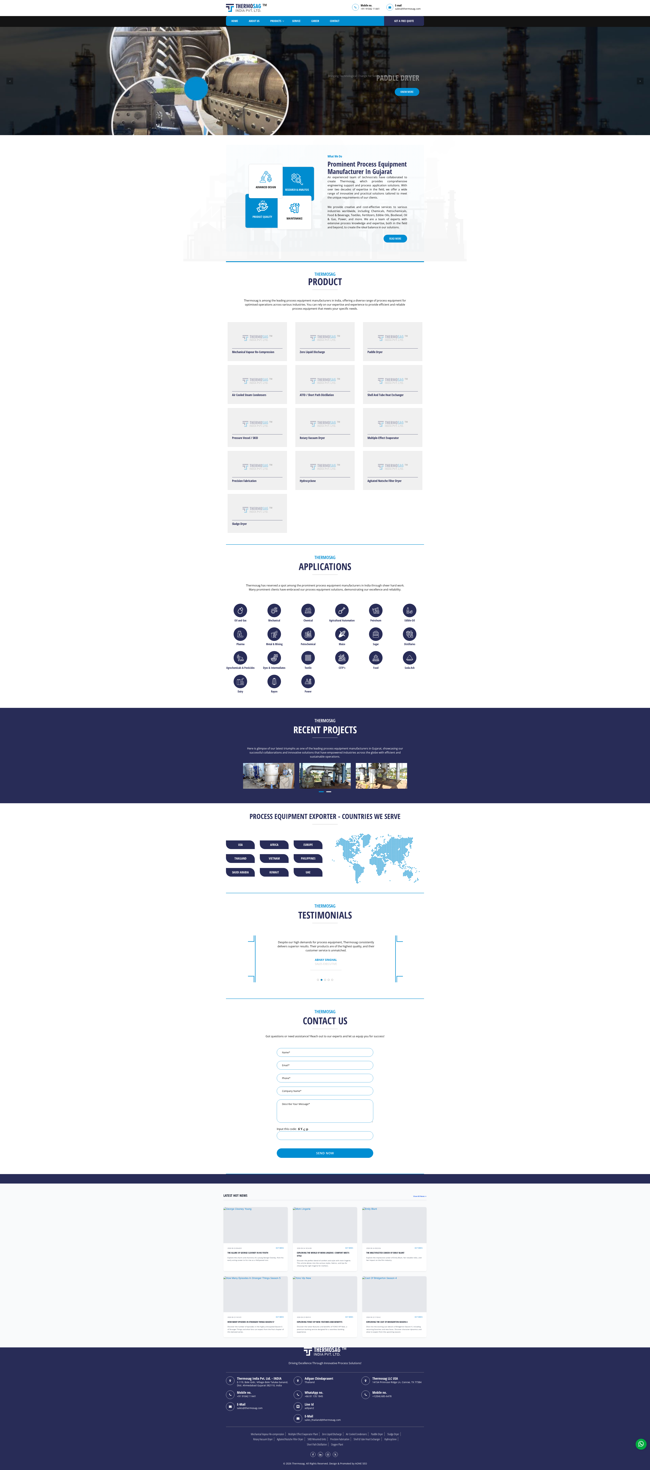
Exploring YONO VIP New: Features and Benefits (319, 1322)
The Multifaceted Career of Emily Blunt (385, 1252)
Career (315, 21)
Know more (407, 92)
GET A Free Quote (404, 21)
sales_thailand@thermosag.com (323, 1419)
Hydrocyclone (308, 481)
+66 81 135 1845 (314, 1396)
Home (234, 21)
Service (296, 21)
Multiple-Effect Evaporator (383, 438)
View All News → (420, 1196)
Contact (334, 21)
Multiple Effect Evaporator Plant (303, 1434)
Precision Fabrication (244, 481)
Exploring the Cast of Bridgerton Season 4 (386, 1322)
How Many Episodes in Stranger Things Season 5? (251, 1322)
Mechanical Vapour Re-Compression (253, 352)
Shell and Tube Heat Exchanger (385, 395)
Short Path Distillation (317, 1444)
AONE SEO (361, 1463)
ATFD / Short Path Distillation (317, 395)
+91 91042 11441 (370, 8)
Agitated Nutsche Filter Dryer (384, 481)
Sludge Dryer (239, 524)
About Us (254, 21)
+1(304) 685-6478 (382, 1396)
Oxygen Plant (337, 1444)
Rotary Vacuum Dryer (312, 438)
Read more (395, 238)
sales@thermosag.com (408, 8)
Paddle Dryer (375, 352)
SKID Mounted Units (317, 1439)
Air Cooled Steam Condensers (249, 395)
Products (275, 21)
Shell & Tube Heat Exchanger (367, 1439)
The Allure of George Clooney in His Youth (248, 1252)
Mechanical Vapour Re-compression (267, 1434)
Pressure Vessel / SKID (245, 438)
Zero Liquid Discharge (312, 352)
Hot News (280, 1248)
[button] (9, 81)
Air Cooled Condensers (356, 1434)
